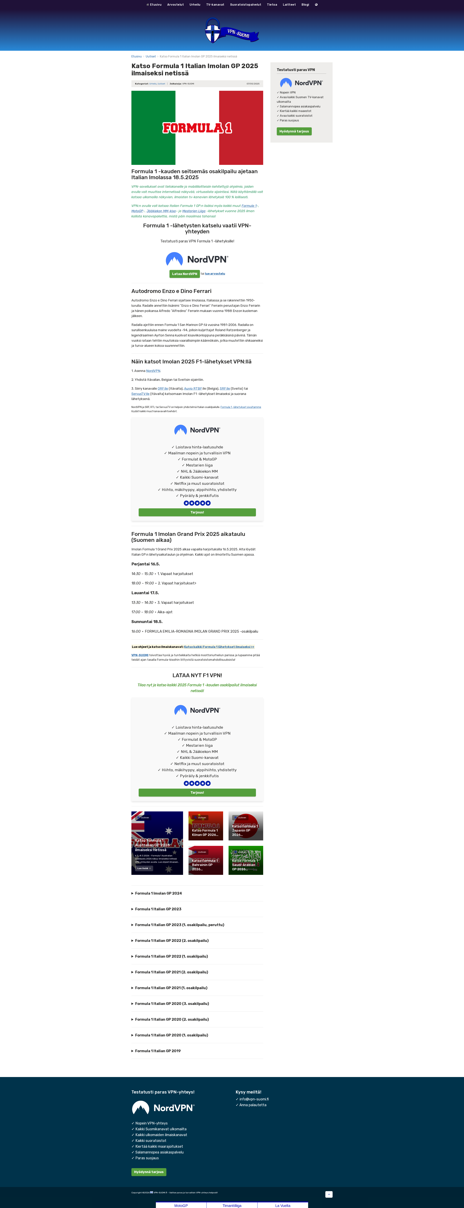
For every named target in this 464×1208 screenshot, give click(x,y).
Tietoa (272, 4)
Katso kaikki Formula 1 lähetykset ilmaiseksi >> (219, 647)
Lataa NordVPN (184, 274)
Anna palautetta (252, 1105)
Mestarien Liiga (194, 211)
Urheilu (195, 4)
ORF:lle (163, 389)
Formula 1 (249, 206)
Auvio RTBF (193, 389)
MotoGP (137, 211)
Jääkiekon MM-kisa (161, 211)
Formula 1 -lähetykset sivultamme (241, 407)
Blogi (305, 4)
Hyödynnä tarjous (294, 131)
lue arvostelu (215, 273)
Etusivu (155, 4)
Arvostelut (175, 4)
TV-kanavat (215, 4)
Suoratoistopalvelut (245, 4)
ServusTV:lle (140, 394)
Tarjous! (197, 512)
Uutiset (151, 56)
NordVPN (153, 371)
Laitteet (289, 4)
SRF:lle (225, 389)
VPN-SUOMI (139, 655)
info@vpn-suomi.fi (254, 1099)
